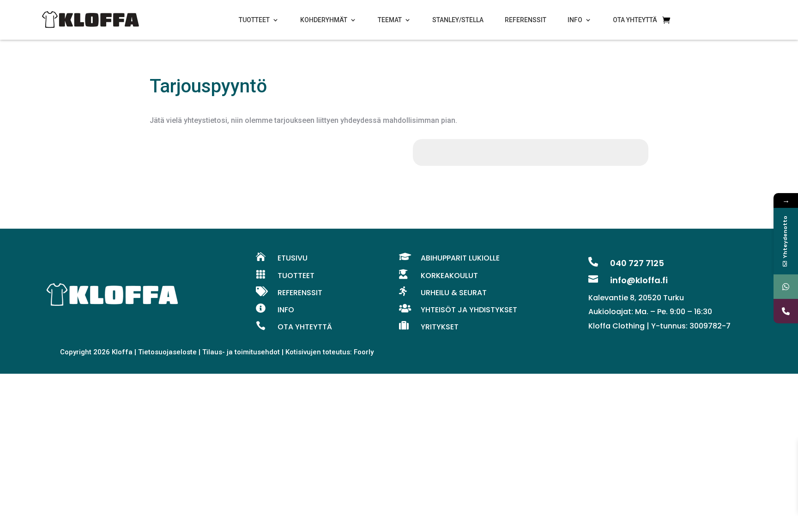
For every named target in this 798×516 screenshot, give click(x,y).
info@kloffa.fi (639, 280)
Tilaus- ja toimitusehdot (241, 352)
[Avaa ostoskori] (666, 19)
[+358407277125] (786, 286)
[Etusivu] (90, 20)
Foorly (364, 352)
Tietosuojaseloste (167, 352)
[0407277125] (786, 311)
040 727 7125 (637, 263)
